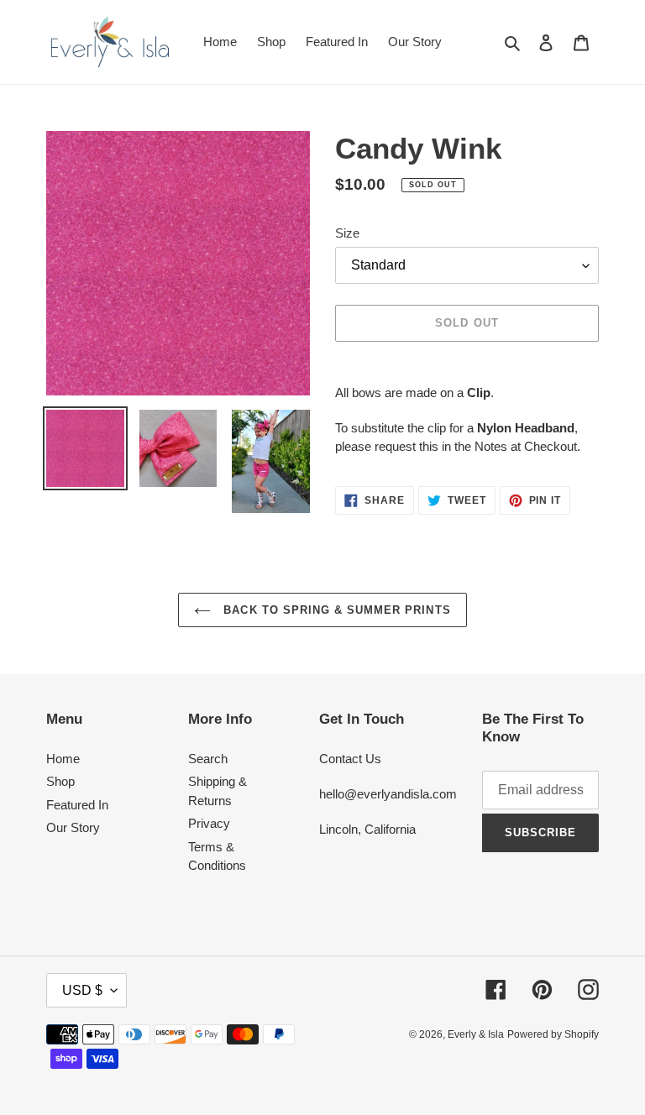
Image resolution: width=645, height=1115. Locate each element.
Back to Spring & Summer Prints (334, 610)
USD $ (82, 990)
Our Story (73, 827)
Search (208, 758)
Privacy (209, 823)
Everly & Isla (476, 1034)
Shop (60, 781)
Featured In (77, 805)
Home (63, 758)
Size (347, 233)
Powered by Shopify (553, 1034)
